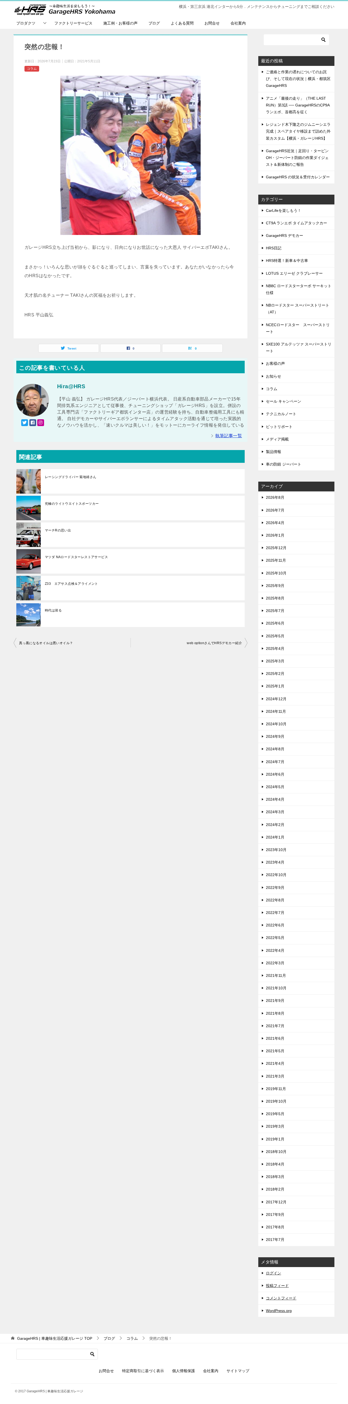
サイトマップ (237, 1371)
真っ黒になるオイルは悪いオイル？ (46, 643)
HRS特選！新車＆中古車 (287, 260)
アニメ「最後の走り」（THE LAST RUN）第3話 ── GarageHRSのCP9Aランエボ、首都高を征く (298, 105)
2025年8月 (275, 598)
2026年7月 (275, 510)
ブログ (154, 23)
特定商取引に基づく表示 (143, 1371)
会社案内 (238, 23)
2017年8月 (275, 1227)
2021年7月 (275, 1026)
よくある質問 (182, 23)
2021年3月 (275, 1076)
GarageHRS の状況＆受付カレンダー (298, 177)
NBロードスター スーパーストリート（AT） (297, 308)
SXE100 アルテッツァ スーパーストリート (298, 347)
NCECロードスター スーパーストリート (298, 328)
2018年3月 (275, 1176)
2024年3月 (275, 812)
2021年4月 (275, 1063)
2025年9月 (275, 585)
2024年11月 (276, 711)
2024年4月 (275, 799)
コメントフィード (281, 1298)
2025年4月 (275, 648)
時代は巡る (53, 610)
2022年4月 (275, 950)
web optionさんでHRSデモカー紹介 (214, 643)
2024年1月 (275, 837)
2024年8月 (275, 749)
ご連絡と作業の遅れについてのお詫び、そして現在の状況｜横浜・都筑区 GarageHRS (298, 79)
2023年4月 (275, 862)
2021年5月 (275, 1051)
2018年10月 (276, 1151)
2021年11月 (276, 975)
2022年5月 (275, 937)
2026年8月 (275, 497)
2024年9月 (275, 736)
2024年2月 (275, 824)
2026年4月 (275, 523)
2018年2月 (275, 1189)
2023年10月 (276, 850)
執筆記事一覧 (228, 435)
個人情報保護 (183, 1371)
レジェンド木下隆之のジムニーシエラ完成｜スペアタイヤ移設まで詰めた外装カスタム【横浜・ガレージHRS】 (298, 131)
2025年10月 (276, 573)
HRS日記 (273, 248)
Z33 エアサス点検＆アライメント (71, 584)
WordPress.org (279, 1310)
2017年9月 (275, 1214)
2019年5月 (275, 1114)
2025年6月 (275, 623)
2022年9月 (275, 887)
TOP (54, 1338)
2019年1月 (275, 1139)
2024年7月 (275, 762)
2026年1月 (275, 535)
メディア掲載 (277, 439)
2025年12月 (276, 548)
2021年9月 (275, 1000)
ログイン (273, 1273)
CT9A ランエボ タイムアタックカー (296, 223)
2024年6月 (275, 774)
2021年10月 (276, 988)
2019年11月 (276, 1089)
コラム (32, 69)
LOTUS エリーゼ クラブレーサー (294, 273)
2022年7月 (275, 912)
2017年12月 (276, 1202)
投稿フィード (277, 1285)
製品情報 (273, 451)
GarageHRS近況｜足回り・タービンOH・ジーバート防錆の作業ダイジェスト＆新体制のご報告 (297, 158)
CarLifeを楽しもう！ (283, 210)
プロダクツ (25, 23)
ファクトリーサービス (73, 23)
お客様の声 (275, 363)
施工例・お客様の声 (120, 23)
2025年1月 (275, 686)
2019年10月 (276, 1101)
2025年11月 (276, 560)
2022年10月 (276, 875)
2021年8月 (275, 1013)
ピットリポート (279, 426)
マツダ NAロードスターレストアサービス (76, 557)
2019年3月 (275, 1126)
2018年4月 (275, 1164)
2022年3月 (275, 963)
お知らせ (273, 376)
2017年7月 (275, 1239)
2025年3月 (275, 661)
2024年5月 (275, 787)
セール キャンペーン (283, 401)
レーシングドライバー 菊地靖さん (70, 477)
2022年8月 (275, 900)
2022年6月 (275, 925)
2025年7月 (275, 610)
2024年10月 (276, 724)
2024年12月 (276, 699)
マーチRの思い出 (58, 530)
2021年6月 (275, 1038)
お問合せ (212, 23)
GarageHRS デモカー (284, 235)
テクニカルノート (281, 414)
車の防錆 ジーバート (283, 464)
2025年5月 (275, 636)
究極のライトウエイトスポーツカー (72, 504)
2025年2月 (275, 673)
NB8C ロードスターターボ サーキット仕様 (298, 289)
